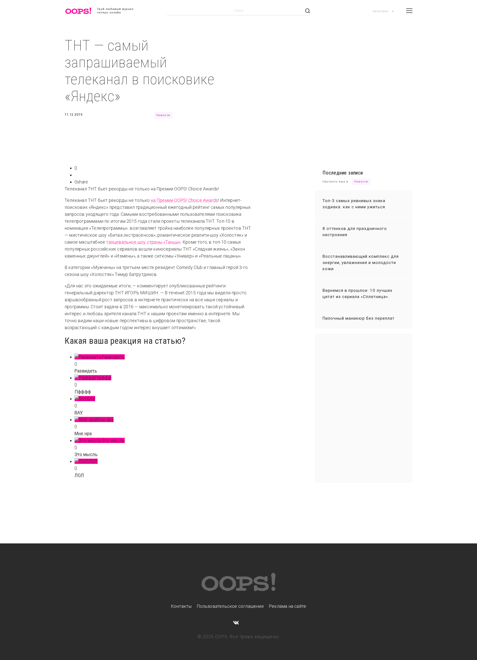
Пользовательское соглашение (230, 606)
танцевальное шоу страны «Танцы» (143, 242)
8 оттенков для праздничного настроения (354, 231)
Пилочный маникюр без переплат (358, 318)
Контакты (181, 606)
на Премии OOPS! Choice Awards (184, 200)
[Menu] (409, 11)
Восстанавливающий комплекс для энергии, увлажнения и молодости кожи (360, 262)
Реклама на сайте (287, 606)
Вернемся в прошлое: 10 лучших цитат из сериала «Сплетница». (357, 293)
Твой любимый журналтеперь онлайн (115, 10)
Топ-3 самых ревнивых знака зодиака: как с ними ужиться (353, 203)
